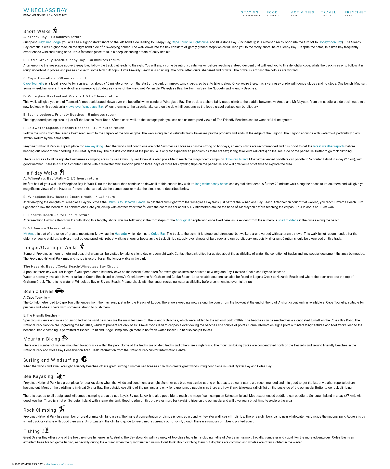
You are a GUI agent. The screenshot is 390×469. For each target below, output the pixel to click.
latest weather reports (329, 146)
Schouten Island (236, 159)
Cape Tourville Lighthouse (190, 42)
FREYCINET (356, 13)
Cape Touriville (33, 83)
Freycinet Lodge (49, 42)
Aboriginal (183, 220)
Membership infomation (59, 464)
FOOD (273, 13)
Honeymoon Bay (330, 42)
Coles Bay (158, 234)
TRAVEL (328, 13)
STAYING (251, 13)
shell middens (288, 220)
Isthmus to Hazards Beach (126, 202)
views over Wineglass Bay (84, 107)
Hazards (121, 234)
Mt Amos (30, 234)
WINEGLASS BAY (45, 12)
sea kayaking (93, 146)
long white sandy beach (212, 184)
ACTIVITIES (302, 13)
